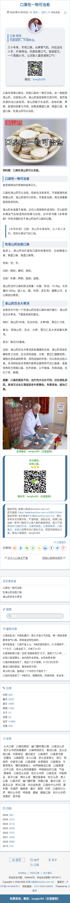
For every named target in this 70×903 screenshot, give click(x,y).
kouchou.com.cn (44, 515)
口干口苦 (9, 769)
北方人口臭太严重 (17, 558)
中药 (5, 694)
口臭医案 (58, 765)
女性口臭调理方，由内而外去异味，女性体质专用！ (30, 657)
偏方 (5, 699)
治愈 (5, 717)
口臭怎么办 (57, 746)
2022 (5, 832)
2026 (5, 815)
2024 (5, 823)
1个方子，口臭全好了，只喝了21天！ (22, 648)
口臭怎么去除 (21, 773)
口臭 (32, 515)
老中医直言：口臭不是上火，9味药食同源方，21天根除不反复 (36, 644)
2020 (5, 841)
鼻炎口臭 (55, 780)
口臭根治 (55, 761)
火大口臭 (9, 746)
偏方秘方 (30, 754)
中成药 (14, 788)
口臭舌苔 (51, 773)
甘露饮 (7, 757)
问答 (5, 725)
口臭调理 (30, 761)
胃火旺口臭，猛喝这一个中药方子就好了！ (25, 671)
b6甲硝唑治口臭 (42, 765)
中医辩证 (18, 754)
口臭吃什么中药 (52, 784)
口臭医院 (19, 757)
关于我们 (47, 872)
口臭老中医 (56, 754)
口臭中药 (15, 780)
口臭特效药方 (36, 750)
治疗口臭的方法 (18, 526)
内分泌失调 (34, 784)
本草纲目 (43, 761)
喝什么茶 (25, 777)
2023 (5, 828)
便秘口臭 (45, 792)
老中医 (16, 796)
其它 (5, 703)
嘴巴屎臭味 (39, 777)
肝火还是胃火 (46, 757)
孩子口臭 (13, 777)
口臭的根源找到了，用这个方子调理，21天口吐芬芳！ (31, 662)
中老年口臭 (16, 761)
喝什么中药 (14, 792)
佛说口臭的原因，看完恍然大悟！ (20, 666)
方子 (5, 712)
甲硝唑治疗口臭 (48, 769)
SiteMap (22, 872)
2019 (5, 846)
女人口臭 (31, 757)
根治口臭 (52, 750)
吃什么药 (53, 777)
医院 (40, 788)
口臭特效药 (49, 526)
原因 (5, 708)
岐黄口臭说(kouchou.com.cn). (40, 881)
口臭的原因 (35, 526)
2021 (5, 837)
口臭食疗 (61, 542)
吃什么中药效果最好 (15, 750)
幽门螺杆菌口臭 (40, 746)
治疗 (43, 12)
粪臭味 (7, 773)
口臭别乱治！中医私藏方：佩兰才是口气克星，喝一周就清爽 (35, 635)
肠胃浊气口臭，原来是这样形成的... (21, 639)
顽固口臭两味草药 (52, 558)
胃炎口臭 (20, 784)
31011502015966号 (43, 886)
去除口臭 (19, 529)
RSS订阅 (34, 872)
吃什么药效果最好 (26, 769)
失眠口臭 (43, 780)
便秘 (35, 792)
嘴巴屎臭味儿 (23, 765)
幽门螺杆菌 (29, 780)
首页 (35, 12)
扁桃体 (24, 788)
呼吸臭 (26, 792)
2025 (5, 819)
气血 (61, 769)
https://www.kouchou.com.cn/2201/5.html (40, 512)
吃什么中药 (37, 773)
